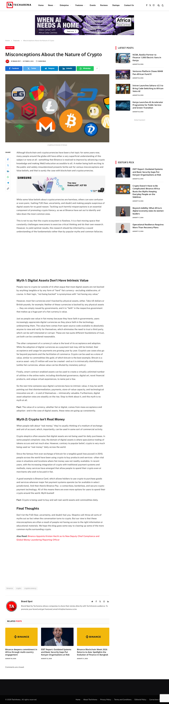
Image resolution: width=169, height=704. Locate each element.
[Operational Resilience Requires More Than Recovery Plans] (123, 228)
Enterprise (64, 5)
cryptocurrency (30, 588)
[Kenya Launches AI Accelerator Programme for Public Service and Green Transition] (123, 106)
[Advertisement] (64, 255)
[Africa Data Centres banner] (84, 25)
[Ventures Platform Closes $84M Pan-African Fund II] (123, 75)
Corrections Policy (156, 700)
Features (79, 5)
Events (93, 5)
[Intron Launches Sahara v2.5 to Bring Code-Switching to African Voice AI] (123, 89)
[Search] (158, 5)
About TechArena (90, 700)
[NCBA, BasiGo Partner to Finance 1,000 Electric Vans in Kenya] (123, 58)
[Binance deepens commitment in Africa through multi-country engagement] (21, 637)
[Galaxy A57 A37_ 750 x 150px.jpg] (61, 192)
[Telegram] (8, 182)
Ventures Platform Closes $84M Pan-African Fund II (148, 72)
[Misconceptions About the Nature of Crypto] (57, 108)
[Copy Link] (8, 188)
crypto (18, 588)
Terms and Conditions (123, 700)
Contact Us (129, 5)
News (50, 5)
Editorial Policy (140, 700)
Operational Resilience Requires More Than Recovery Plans (148, 226)
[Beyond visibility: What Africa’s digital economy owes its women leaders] (123, 211)
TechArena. (16, 700)
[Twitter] (8, 165)
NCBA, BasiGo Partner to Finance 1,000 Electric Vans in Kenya (147, 57)
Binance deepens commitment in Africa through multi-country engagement (21, 652)
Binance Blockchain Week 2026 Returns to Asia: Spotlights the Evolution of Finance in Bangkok (92, 652)
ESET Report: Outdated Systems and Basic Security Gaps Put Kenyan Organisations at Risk (56, 652)
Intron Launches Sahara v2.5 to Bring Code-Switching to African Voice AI (148, 88)
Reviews (104, 5)
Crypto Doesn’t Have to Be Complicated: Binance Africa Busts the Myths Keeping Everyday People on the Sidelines (146, 191)
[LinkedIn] (8, 171)
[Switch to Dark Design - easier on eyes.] (162, 5)
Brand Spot (17, 61)
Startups (116, 5)
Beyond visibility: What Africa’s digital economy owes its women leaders (148, 211)
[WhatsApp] (8, 176)
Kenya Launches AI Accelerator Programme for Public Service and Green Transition (148, 105)
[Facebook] (8, 159)
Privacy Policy (105, 700)
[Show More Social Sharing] (97, 68)
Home (41, 5)
